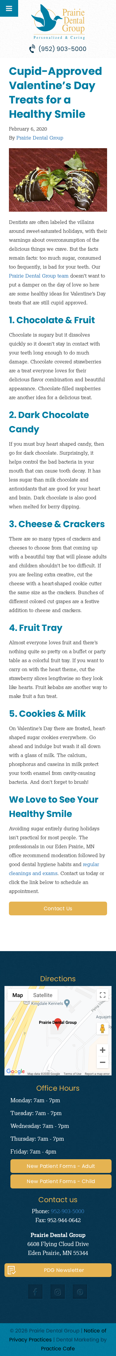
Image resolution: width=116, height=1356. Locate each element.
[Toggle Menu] (9, 8)
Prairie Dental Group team (39, 275)
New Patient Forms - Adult (61, 1166)
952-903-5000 (67, 1211)
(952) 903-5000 (62, 49)
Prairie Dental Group (39, 137)
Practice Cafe (58, 1348)
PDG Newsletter (64, 1270)
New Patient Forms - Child (61, 1181)
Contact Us (58, 908)
